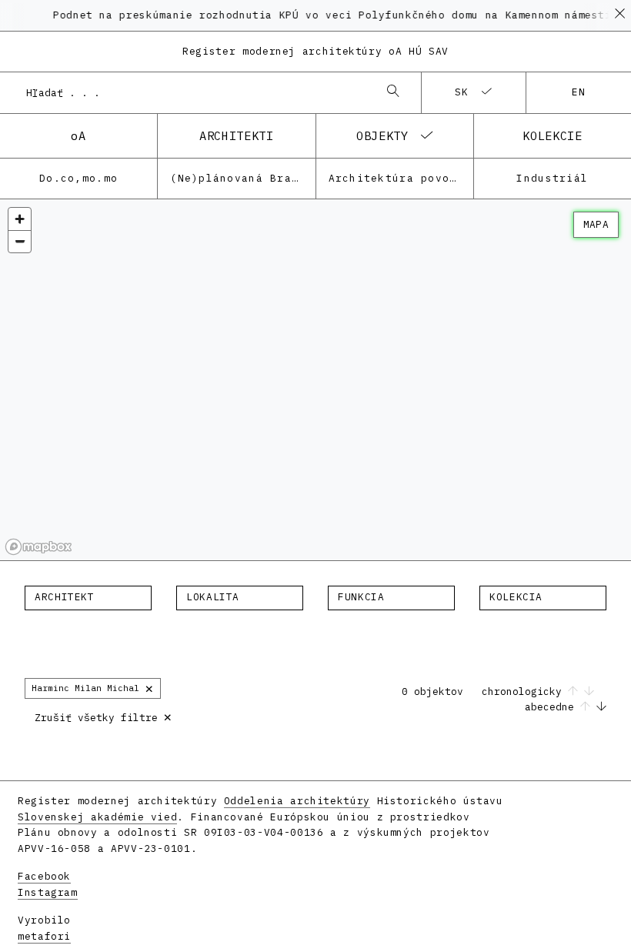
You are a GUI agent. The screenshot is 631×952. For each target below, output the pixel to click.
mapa (596, 224)
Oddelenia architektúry (297, 800)
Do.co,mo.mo (78, 178)
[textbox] (88, 597)
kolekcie (552, 135)
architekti (236, 135)
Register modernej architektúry (315, 51)
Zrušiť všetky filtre (103, 716)
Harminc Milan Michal (93, 687)
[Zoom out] (19, 241)
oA (78, 135)
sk (462, 92)
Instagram (48, 892)
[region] (315, 380)
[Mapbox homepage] (38, 547)
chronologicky (525, 691)
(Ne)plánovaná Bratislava (242, 178)
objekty (382, 135)
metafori (44, 936)
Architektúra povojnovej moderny (401, 178)
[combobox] (195, 92)
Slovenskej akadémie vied (97, 816)
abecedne (552, 706)
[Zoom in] (19, 219)
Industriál (552, 178)
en (579, 92)
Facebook (44, 876)
